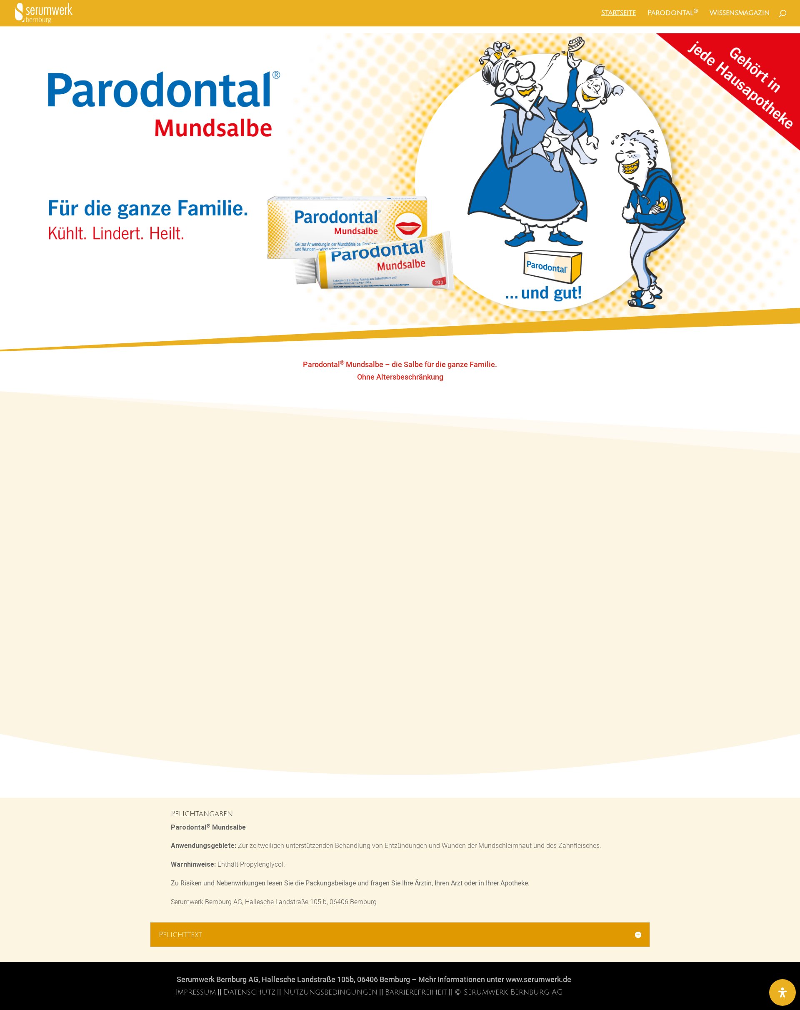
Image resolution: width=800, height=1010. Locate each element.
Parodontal (673, 13)
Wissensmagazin (740, 13)
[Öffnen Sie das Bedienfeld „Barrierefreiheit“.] (782, 992)
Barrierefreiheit (416, 992)
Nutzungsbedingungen (330, 992)
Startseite (618, 13)
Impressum (195, 992)
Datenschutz (249, 992)
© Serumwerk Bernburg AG (509, 992)
